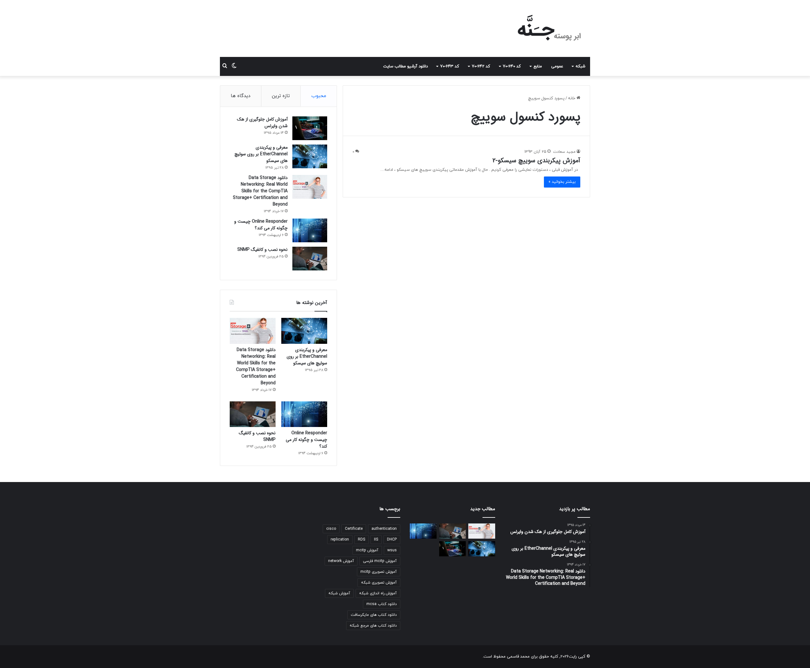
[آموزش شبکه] (544, 28)
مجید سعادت (564, 151)
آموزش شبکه (339, 593)
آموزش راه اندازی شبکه (378, 593)
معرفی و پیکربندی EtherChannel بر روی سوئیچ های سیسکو (261, 154)
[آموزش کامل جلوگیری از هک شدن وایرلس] (309, 128)
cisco (331, 528)
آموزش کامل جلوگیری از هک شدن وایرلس (262, 122)
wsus (392, 550)
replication (340, 539)
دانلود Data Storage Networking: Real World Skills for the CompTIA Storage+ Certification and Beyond (260, 191)
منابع (537, 66)
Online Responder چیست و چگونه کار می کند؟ (261, 225)
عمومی (557, 66)
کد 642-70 (481, 66)
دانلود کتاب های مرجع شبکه (373, 625)
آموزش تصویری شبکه (379, 582)
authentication (384, 528)
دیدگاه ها (240, 96)
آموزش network (341, 561)
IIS (376, 539)
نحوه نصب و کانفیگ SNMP (262, 249)
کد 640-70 (512, 66)
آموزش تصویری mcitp (378, 571)
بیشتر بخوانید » (562, 182)
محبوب (318, 96)
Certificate (354, 528)
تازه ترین (281, 96)
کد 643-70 (449, 66)
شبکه (580, 66)
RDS (361, 539)
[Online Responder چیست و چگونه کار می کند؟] (309, 230)
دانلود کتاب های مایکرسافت (374, 614)
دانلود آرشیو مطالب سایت (405, 66)
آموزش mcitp (367, 550)
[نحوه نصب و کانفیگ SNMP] (309, 258)
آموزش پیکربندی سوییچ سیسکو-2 (536, 160)
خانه (572, 98)
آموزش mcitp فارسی (380, 561)
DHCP (392, 539)
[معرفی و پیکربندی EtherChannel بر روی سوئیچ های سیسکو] (309, 156)
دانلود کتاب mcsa (381, 604)
